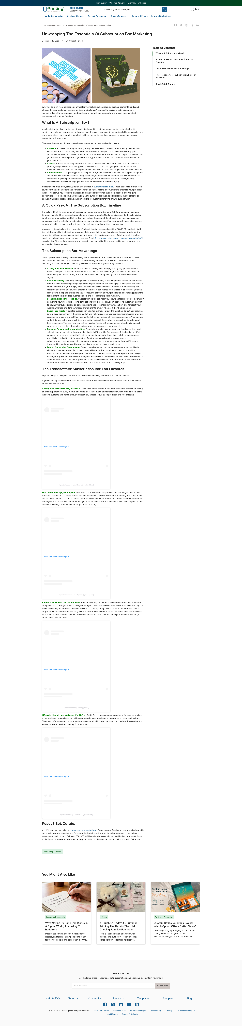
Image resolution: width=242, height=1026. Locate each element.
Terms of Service (101, 1011)
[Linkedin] (198, 25)
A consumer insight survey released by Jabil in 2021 (119, 238)
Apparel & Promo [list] (140, 16)
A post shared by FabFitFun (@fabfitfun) (76, 815)
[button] (164, 9)
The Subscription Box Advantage (172, 68)
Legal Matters (112, 1014)
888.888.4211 (76, 8)
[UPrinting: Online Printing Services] (53, 9)
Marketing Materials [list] (54, 16)
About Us (73, 998)
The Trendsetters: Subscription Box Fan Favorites (176, 76)
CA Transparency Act (186, 1011)
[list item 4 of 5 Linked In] (129, 1004)
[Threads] (192, 25)
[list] (69, 1010)
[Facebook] (175, 25)
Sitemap (169, 1011)
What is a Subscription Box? (170, 53)
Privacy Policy (119, 1011)
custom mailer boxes (103, 186)
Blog (44, 25)
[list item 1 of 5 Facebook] (105, 1004)
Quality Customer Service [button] (81, 11)
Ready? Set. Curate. (165, 84)
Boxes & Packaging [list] (97, 16)
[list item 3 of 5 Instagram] (121, 1004)
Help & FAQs (53, 998)
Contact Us (94, 998)
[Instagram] (187, 25)
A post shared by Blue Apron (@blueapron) (76, 595)
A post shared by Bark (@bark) (76, 708)
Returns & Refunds (130, 1014)
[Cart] (190, 9)
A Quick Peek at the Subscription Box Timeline (175, 60)
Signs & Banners (118, 16)
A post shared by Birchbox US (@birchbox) (76, 485)
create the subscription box (83, 830)
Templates (143, 998)
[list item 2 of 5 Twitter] (113, 1004)
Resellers (118, 998)
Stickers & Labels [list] (75, 16)
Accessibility (156, 1011)
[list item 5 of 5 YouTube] (137, 1004)
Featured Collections (161, 16)
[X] (181, 25)
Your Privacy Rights (138, 1011)
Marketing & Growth (54, 25)
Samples (168, 998)
